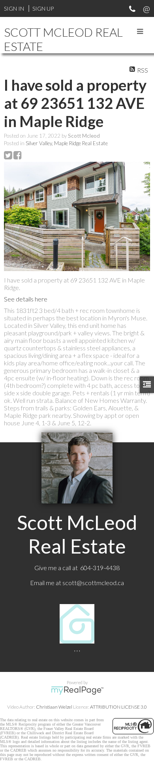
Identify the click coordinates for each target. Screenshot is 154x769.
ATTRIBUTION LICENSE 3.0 (118, 707)
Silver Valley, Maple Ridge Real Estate (67, 143)
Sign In (14, 8)
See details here (25, 299)
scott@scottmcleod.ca (93, 582)
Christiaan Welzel (54, 707)
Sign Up (43, 8)
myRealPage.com (77, 690)
